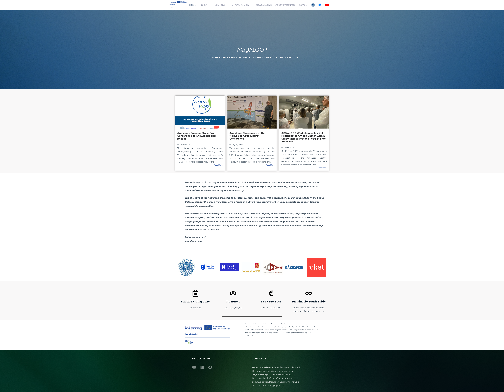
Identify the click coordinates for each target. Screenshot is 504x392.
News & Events (264, 5)
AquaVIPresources (285, 5)
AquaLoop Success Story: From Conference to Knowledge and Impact (196, 136)
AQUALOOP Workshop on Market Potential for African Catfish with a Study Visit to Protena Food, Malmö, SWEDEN (303, 137)
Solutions (220, 5)
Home (192, 5)
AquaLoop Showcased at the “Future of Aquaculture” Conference (247, 136)
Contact (303, 5)
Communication (240, 5)
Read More (218, 165)
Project (203, 5)
